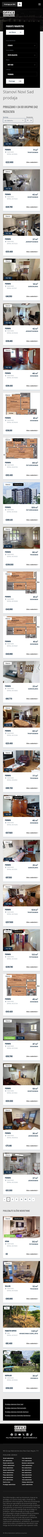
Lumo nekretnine (27, 1484)
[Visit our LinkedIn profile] (27, 1434)
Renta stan (6, 1482)
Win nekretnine (26, 1470)
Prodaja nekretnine (9, 1484)
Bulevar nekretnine (28, 1463)
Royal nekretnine (8, 1463)
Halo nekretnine (27, 1465)
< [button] (4, 1199)
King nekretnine (8, 1477)
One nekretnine (27, 1480)
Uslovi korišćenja (30, 1438)
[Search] (19, 4)
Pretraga (12, 81)
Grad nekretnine (8, 1458)
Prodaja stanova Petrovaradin (15, 1408)
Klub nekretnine (8, 1468)
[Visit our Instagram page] (15, 1434)
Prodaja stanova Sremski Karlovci (16, 1412)
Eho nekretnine (26, 1468)
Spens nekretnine (8, 1470)
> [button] (33, 1199)
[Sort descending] (31, 120)
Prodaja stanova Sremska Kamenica (17, 1415)
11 (29, 1199)
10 (25, 1199)
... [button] (19, 1199)
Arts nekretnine (8, 1480)
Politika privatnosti (13, 1438)
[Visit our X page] (23, 1434)
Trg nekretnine (26, 1477)
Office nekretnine (8, 1465)
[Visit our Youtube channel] (19, 1434)
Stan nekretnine (8, 1472)
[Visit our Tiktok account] (31, 1434)
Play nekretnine (8, 1475)
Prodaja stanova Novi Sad (14, 1404)
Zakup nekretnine (27, 1482)
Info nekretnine (27, 1461)
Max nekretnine (27, 1475)
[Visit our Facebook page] (12, 1434)
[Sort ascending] (27, 120)
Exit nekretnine (26, 1472)
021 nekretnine (7, 1461)
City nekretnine (27, 1458)
